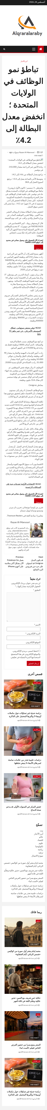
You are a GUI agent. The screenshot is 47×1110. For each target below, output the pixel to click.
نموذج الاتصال (37, 855)
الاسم (37, 624)
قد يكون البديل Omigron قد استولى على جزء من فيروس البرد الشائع (34, 563)
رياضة (40, 849)
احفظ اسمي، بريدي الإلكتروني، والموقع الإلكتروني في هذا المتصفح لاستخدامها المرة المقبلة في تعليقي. (25, 654)
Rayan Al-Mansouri (27, 152)
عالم (41, 837)
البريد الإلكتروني (32, 633)
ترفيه (41, 852)
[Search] (4, 49)
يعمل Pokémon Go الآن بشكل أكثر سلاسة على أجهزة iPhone (14, 562)
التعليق (36, 590)
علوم (41, 843)
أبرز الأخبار (24, 61)
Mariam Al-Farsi (27, 720)
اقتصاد (40, 840)
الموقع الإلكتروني (33, 642)
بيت (41, 830)
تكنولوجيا (39, 846)
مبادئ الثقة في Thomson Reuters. (21, 515)
